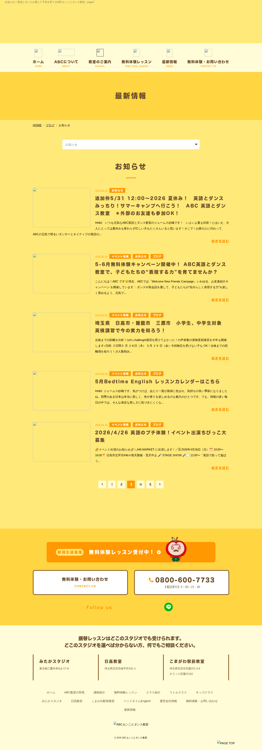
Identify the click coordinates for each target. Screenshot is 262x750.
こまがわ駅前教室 (103, 701)
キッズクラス (204, 692)
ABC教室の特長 (74, 692)
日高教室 (76, 701)
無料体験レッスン (125, 692)
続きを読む (220, 241)
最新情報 (130, 709)
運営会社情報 (168, 701)
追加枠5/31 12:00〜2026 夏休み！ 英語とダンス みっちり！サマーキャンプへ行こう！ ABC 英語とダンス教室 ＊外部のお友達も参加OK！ (162, 205)
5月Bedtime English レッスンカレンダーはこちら (157, 381)
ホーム (51, 692)
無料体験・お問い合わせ (202, 701)
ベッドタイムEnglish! (137, 701)
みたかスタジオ (52, 701)
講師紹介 (99, 692)
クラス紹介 (153, 692)
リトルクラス (178, 692)
